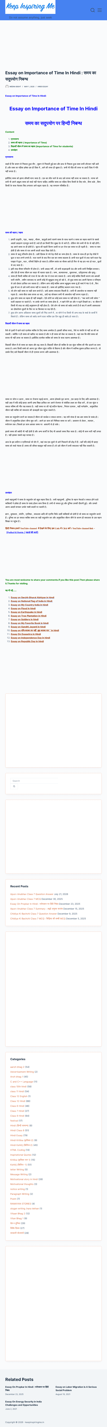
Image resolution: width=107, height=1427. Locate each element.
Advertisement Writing (22, 1071)
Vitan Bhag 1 (16, 1218)
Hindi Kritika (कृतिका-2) (21, 1140)
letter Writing (17, 1169)
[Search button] (14, 786)
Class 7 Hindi (17, 1111)
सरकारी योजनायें (17, 1233)
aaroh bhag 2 (17, 1067)
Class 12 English (18, 1096)
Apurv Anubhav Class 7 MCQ (25, 899)
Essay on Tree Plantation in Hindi (28, 615)
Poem (13, 1198)
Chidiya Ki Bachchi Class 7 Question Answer (33, 913)
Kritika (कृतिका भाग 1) (20, 1159)
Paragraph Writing (19, 1194)
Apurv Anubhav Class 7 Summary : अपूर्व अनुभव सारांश (36, 908)
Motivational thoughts (21, 1184)
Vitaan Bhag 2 (17, 1213)
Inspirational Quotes (20, 1154)
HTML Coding (17, 1150)
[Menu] (100, 10)
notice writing (17, 1189)
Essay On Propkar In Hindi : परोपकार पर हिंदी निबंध (34, 903)
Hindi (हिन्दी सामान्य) (19, 1125)
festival (14, 1120)
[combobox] (34, 781)
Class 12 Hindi (17, 1101)
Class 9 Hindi (17, 1115)
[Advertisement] (53, 40)
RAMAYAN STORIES (20, 1203)
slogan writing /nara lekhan (24, 1208)
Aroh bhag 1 (16, 1076)
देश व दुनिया (15, 1223)
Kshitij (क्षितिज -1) (18, 1164)
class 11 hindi (17, 1091)
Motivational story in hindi (24, 1179)
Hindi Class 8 (17, 1130)
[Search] (93, 10)
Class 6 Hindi (17, 1106)
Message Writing (19, 1174)
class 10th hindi (18, 1086)
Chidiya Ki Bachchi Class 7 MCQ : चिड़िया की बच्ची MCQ (37, 918)
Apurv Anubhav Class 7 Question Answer (31, 894)
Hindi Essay (43, 87)
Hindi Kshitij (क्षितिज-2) (21, 1145)
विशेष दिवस (15, 1228)
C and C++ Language (21, 1081)
